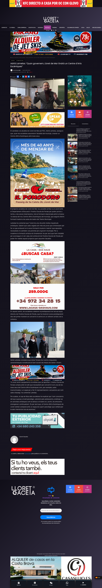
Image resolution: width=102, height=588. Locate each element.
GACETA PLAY (31, 27)
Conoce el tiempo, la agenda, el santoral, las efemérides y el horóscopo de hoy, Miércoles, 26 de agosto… (83, 130)
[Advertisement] (37, 539)
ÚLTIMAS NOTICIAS (19, 60)
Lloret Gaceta (16, 70)
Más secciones (96, 27)
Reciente (73, 123)
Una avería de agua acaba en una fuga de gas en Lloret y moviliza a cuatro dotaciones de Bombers (85, 188)
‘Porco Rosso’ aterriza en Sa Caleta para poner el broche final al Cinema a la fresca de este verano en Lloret (84, 175)
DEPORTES (62, 27)
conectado (28, 453)
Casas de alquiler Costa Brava (51, 555)
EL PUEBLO (12, 27)
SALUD (88, 27)
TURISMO (54, 27)
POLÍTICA (47, 27)
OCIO (82, 27)
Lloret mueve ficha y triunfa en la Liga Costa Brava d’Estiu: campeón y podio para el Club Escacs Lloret (84, 151)
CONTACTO (4, 27)
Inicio (12, 57)
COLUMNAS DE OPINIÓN (73, 27)
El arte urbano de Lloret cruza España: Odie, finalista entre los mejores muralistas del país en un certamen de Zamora (85, 143)
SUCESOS (40, 27)
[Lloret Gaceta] (51, 15)
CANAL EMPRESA (22, 27)
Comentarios (85, 123)
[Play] (37, 93)
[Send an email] (19, 70)
